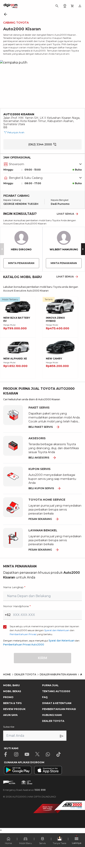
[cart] (72, 6)
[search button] (57, 6)
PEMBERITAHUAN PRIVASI (59, 709)
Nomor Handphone (17, 606)
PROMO (8, 697)
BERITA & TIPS (12, 703)
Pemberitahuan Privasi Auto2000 (23, 644)
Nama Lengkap (14, 587)
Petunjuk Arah (15, 132)
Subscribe (8, 726)
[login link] (80, 6)
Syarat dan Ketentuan (62, 640)
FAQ (45, 697)
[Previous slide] (2, 249)
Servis (42, 843)
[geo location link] (65, 6)
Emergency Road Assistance (24, 789)
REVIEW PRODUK (14, 709)
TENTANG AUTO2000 (56, 691)
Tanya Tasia (59, 843)
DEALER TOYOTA (53, 720)
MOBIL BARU (11, 685)
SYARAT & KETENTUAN (56, 703)
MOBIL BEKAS (12, 691)
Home (8, 843)
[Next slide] (83, 249)
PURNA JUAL (50, 685)
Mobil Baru (25, 843)
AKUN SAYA (10, 715)
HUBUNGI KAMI (52, 715)
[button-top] (78, 822)
